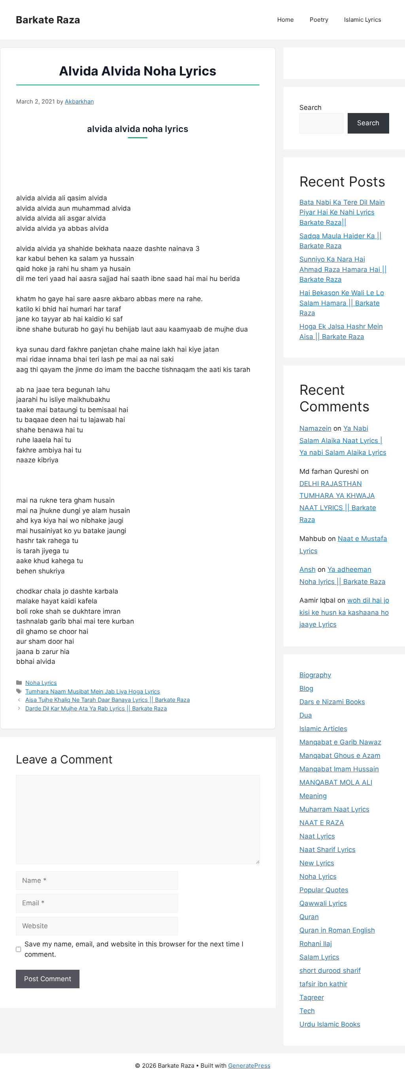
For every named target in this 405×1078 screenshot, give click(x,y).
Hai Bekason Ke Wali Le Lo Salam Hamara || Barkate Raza (341, 303)
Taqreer (311, 997)
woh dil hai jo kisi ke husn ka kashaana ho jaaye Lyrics (344, 612)
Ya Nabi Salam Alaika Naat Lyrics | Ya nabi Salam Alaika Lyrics (342, 440)
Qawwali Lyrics (323, 903)
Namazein (315, 428)
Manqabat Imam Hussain (339, 769)
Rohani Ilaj (315, 944)
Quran (309, 917)
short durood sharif (330, 970)
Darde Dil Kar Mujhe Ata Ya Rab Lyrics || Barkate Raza (96, 708)
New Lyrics (316, 863)
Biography (315, 675)
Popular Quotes (323, 890)
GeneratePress (249, 1065)
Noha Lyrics (41, 682)
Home (285, 19)
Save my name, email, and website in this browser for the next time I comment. (134, 949)
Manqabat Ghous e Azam (339, 756)
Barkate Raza (48, 20)
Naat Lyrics (317, 836)
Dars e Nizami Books (332, 702)
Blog (306, 688)
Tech (307, 1011)
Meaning (313, 796)
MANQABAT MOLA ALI (335, 782)
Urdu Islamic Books (329, 1024)
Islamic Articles (323, 729)
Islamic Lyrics (362, 19)
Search (310, 107)
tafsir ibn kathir (323, 984)
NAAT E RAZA (321, 823)
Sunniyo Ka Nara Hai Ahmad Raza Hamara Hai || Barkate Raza (343, 269)
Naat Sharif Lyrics (327, 850)
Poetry (319, 19)
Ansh (307, 569)
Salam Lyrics (319, 957)
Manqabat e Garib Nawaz (340, 742)
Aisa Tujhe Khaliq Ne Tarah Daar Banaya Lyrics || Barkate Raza (107, 699)
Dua (305, 715)
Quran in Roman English (337, 930)
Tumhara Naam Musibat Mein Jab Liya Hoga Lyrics (92, 691)
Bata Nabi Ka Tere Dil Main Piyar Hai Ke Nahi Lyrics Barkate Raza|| (342, 212)
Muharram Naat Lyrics (334, 809)
